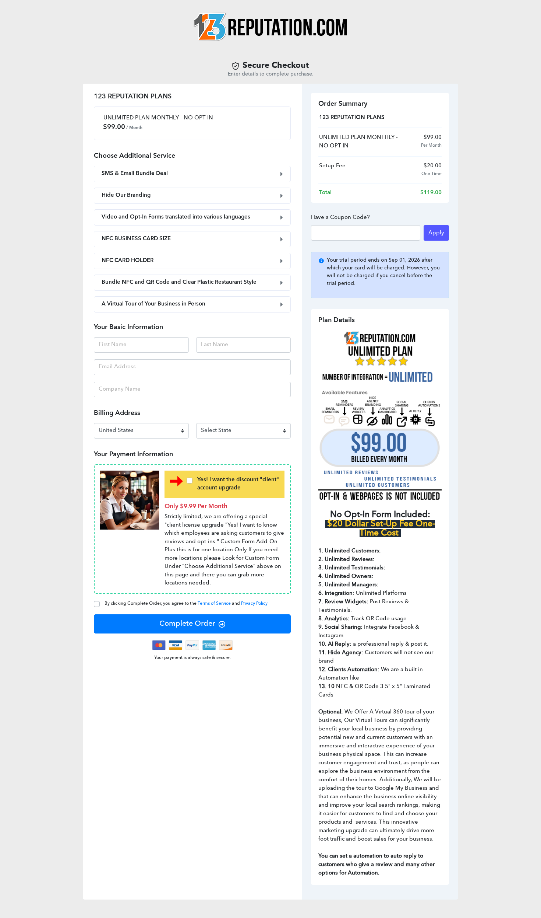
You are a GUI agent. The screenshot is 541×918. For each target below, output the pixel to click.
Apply (436, 233)
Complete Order (187, 624)
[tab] (192, 174)
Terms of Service (215, 603)
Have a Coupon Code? (340, 217)
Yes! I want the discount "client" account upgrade (238, 484)
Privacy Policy (254, 603)
